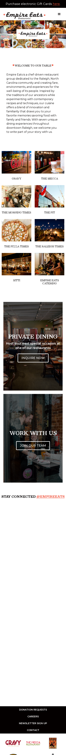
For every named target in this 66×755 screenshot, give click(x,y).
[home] (24, 14)
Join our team (33, 445)
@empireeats (51, 496)
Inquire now (33, 358)
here (56, 4)
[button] (59, 14)
